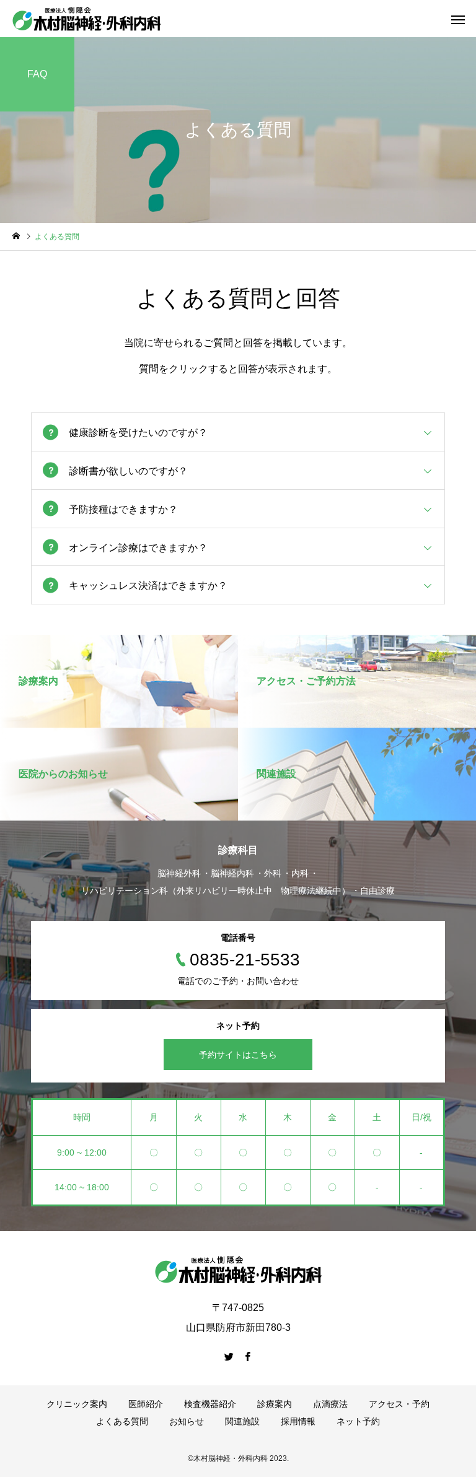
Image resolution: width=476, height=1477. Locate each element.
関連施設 (242, 1421)
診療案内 (274, 1404)
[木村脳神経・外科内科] (86, 18)
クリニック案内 (76, 1404)
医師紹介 (145, 1404)
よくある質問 (122, 1421)
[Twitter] (229, 1356)
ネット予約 (358, 1421)
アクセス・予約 (399, 1404)
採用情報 (298, 1421)
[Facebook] (247, 1356)
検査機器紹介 (210, 1404)
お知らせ (186, 1421)
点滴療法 (330, 1404)
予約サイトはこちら (238, 1055)
